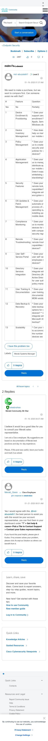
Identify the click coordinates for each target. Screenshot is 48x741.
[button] (8, 365)
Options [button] (41, 51)
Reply (24, 373)
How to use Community (17, 605)
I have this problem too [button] (18, 346)
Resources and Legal (15, 694)
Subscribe (29, 51)
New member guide (15, 608)
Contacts (13, 686)
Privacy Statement (23, 730)
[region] (24, 727)
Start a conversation (24, 33)
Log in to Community (16, 615)
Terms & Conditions (17, 707)
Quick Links (10, 681)
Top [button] (3, 674)
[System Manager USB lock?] (37, 386)
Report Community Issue (19, 699)
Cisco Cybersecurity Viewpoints (22, 651)
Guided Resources (15, 645)
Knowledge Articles (15, 639)
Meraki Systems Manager (24, 354)
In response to (22, 496)
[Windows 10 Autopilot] (33, 386)
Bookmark (16, 51)
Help (11, 703)
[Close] (44, 718)
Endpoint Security (11, 46)
